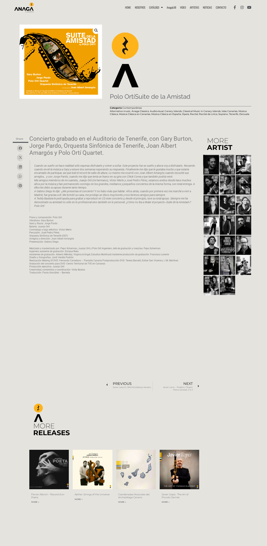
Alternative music (120, 111)
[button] (96, 30)
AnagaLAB (171, 7)
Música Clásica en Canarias (134, 114)
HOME (128, 7)
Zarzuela (244, 114)
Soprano (223, 114)
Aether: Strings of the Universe (92, 494)
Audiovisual (157, 111)
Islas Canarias (229, 111)
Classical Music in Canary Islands (202, 111)
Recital (194, 114)
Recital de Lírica (208, 114)
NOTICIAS (207, 7)
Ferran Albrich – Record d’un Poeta (47, 496)
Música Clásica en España (166, 114)
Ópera (185, 114)
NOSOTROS (140, 7)
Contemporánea (132, 107)
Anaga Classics (140, 111)
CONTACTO (221, 7)
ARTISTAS (194, 7)
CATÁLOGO (154, 7)
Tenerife (233, 114)
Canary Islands (173, 111)
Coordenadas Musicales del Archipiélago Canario (134, 496)
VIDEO (183, 7)
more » (35, 502)
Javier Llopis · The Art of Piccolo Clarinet (175, 496)
